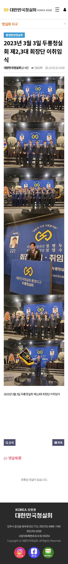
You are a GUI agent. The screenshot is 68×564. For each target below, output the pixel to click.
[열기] (64, 9)
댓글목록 (14, 457)
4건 (26, 68)
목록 (59, 443)
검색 (11, 443)
